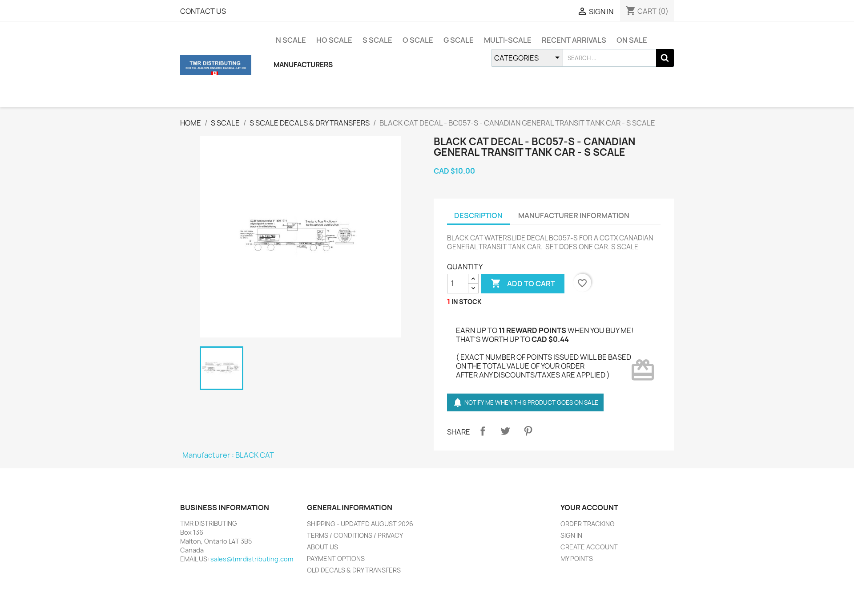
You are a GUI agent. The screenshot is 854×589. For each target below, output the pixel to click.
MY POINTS (576, 558)
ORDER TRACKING (587, 524)
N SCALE (291, 40)
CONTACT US (203, 11)
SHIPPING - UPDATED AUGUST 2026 (360, 524)
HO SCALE (334, 40)
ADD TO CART (523, 283)
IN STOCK (466, 301)
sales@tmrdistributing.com (251, 559)
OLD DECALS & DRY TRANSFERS (354, 570)
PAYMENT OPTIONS (336, 558)
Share (482, 431)
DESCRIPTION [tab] (478, 215)
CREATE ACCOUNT (589, 547)
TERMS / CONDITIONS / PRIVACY (355, 535)
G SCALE (458, 40)
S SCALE (377, 40)
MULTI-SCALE (508, 40)
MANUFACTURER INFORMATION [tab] (573, 215)
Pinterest (528, 431)
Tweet (505, 431)
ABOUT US (322, 547)
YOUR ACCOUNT (589, 507)
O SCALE (418, 40)
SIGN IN (571, 535)
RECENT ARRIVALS (574, 40)
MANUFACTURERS (303, 64)
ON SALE (631, 40)
